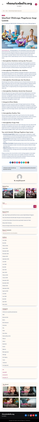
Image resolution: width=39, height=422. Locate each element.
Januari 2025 (5, 277)
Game (4, 330)
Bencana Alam (5, 317)
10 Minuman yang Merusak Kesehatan (10, 311)
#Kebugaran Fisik (21, 23)
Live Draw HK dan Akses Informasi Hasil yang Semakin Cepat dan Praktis (17, 220)
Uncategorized (5, 365)
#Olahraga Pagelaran (32, 23)
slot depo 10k (5, 374)
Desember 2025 (6, 251)
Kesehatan (5, 343)
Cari (4, 203)
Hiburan (4, 338)
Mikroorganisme (6, 351)
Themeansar (27, 420)
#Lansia (26, 23)
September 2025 (6, 259)
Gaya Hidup (5, 333)
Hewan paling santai (7, 335)
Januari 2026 (5, 248)
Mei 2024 (4, 299)
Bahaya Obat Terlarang (7, 222)
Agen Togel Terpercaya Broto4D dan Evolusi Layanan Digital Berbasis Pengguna (18, 214)
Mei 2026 (4, 243)
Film (3, 327)
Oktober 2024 (5, 285)
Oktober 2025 (5, 256)
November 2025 (6, 253)
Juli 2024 (4, 293)
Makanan (4, 349)
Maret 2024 (5, 304)
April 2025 (5, 269)
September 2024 (6, 288)
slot (3, 369)
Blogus (22, 420)
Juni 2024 (5, 296)
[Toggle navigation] (2, 4)
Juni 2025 (5, 264)
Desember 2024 (6, 280)
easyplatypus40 (8, 23)
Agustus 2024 (5, 291)
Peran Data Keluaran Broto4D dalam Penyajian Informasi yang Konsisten (17, 217)
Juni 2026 (5, 240)
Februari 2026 (5, 245)
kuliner (4, 346)
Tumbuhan (5, 362)
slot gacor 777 (5, 377)
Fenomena (5, 325)
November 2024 (6, 283)
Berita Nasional (5, 322)
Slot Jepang (5, 357)
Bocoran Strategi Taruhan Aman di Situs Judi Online (13, 225)
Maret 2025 (5, 272)
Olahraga (4, 354)
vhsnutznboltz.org (19, 3)
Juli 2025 (4, 261)
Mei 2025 (4, 267)
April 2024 (5, 301)
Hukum (4, 341)
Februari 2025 (5, 275)
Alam (4, 314)
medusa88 (5, 372)
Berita (3, 15)
